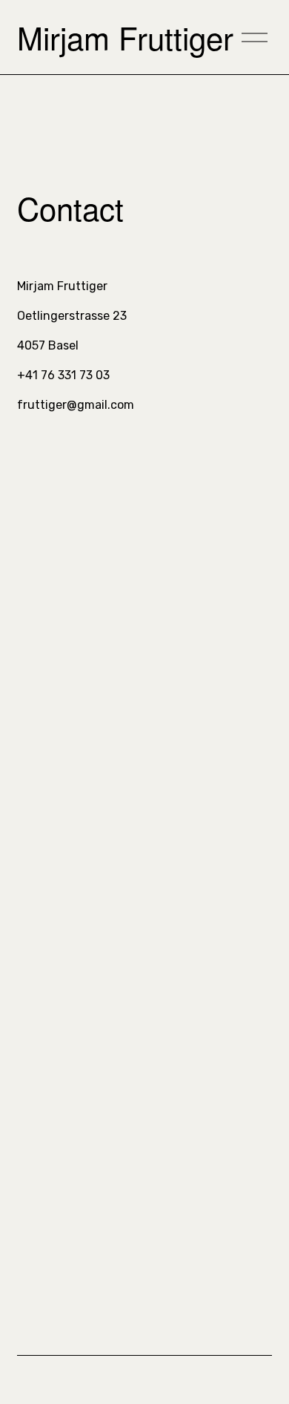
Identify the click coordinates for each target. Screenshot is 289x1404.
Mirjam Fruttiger (125, 37)
